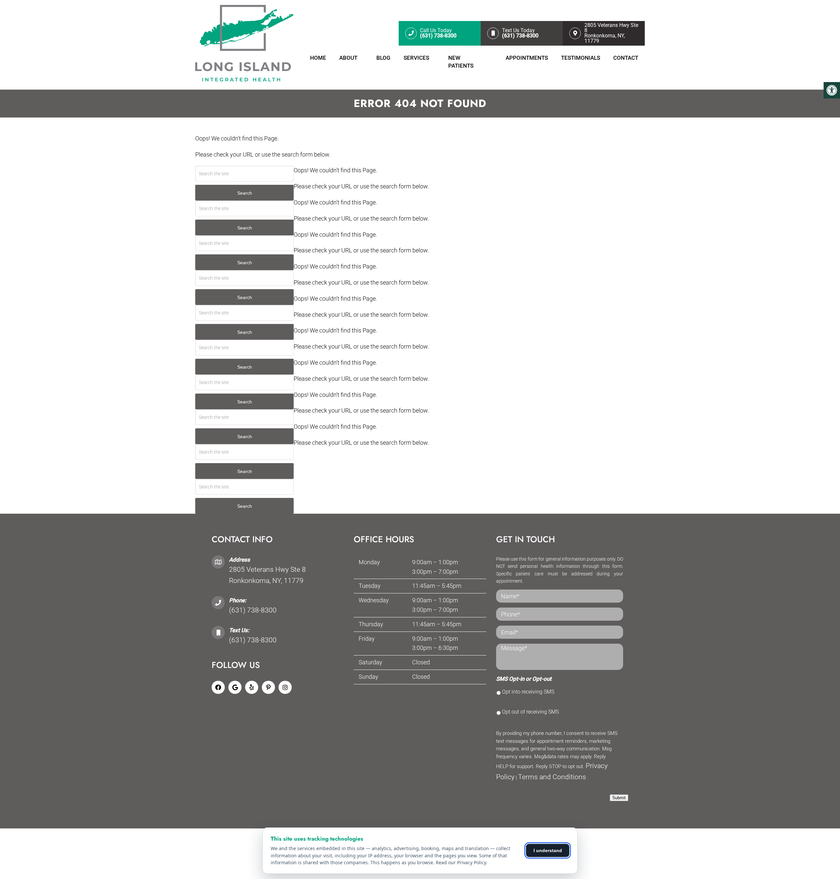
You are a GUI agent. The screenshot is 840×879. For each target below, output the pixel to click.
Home (318, 57)
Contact (625, 57)
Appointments (527, 57)
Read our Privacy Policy (461, 862)
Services (416, 57)
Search (244, 193)
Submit (619, 797)
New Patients (460, 61)
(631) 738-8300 (253, 610)
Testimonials (580, 57)
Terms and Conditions (552, 777)
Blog (383, 57)
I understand (548, 850)
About (348, 57)
